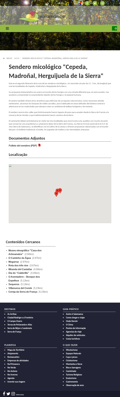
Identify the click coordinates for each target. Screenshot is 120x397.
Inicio (9, 58)
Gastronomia (72, 382)
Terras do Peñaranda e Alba (19, 325)
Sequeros (13, 284)
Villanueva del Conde (20, 288)
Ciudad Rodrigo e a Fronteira (20, 318)
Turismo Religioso (74, 375)
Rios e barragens (73, 368)
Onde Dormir (72, 321)
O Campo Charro (14, 321)
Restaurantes (13, 357)
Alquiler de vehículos (75, 335)
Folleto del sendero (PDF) (23, 145)
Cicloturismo (71, 361)
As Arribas (12, 314)
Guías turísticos (73, 339)
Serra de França (14, 332)
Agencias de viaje (74, 332)
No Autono (12, 371)
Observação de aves (75, 385)
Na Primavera (13, 364)
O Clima (69, 325)
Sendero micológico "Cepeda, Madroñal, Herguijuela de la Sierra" (55, 58)
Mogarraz (13, 262)
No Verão (11, 368)
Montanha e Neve (74, 364)
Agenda (10, 378)
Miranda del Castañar (20, 269)
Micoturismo (72, 350)
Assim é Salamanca (74, 314)
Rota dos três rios (18, 265)
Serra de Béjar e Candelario (19, 328)
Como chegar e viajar (75, 318)
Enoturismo (71, 378)
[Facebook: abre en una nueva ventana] (87, 3)
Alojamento (12, 354)
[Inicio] (41, 16)
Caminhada (71, 371)
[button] (56, 194)
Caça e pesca (71, 357)
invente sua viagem (16, 382)
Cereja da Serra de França (22, 292)
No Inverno (12, 375)
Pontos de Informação (76, 328)
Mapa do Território (15, 350)
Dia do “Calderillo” (18, 273)
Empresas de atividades (18, 361)
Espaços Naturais (73, 354)
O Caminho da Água (19, 258)
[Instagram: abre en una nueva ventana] (102, 3)
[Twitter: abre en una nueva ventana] (95, 3)
